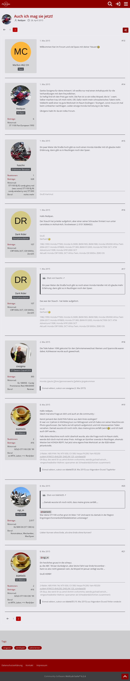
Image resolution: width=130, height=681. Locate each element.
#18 (123, 341)
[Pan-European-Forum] (6, 4)
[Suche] (110, 4)
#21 (123, 551)
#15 (123, 140)
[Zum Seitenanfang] (124, 676)
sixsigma (70, 388)
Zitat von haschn (54, 278)
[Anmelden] (118, 4)
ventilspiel (20, 647)
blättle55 (70, 469)
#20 (123, 485)
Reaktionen (12, 175)
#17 (123, 269)
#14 (123, 84)
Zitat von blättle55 (55, 495)
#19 (123, 404)
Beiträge (11, 119)
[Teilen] (125, 30)
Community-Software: (65, 676)
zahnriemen (34, 647)
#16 (123, 209)
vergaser (7, 647)
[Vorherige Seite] (4, 30)
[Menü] (126, 4)
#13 (123, 40)
